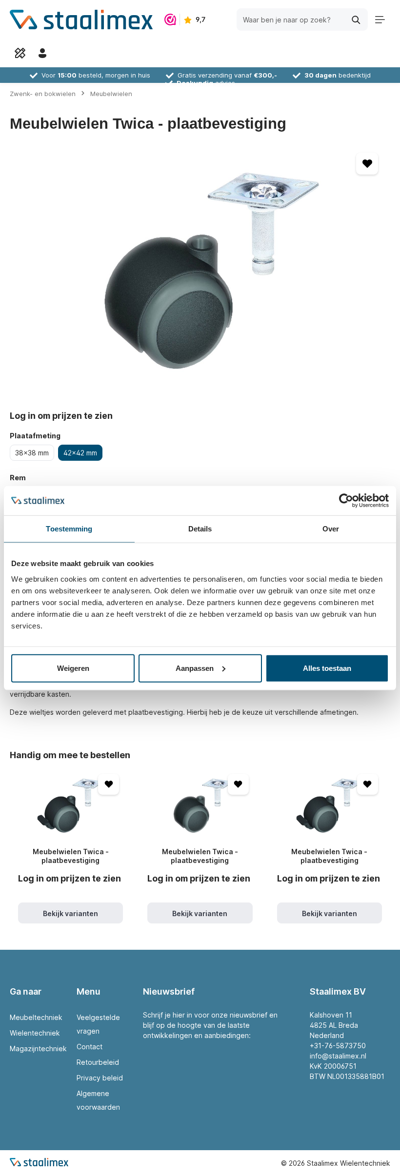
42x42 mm (80, 453)
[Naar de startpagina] (81, 19)
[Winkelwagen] (65, 53)
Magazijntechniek (38, 1048)
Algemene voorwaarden (98, 1100)
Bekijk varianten (70, 913)
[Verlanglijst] (20, 53)
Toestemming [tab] (69, 529)
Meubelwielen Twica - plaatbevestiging (71, 855)
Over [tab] (330, 529)
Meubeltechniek (36, 1017)
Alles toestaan (327, 668)
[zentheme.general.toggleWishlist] (367, 164)
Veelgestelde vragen (98, 1024)
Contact (89, 1046)
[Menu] (380, 19)
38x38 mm (32, 453)
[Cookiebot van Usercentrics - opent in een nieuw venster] (346, 500)
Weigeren (73, 668)
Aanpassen (195, 668)
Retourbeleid (98, 1062)
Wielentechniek (35, 1033)
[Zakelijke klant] (42, 53)
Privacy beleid (100, 1078)
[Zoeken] (356, 19)
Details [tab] (200, 529)
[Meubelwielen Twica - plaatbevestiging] (70, 805)
